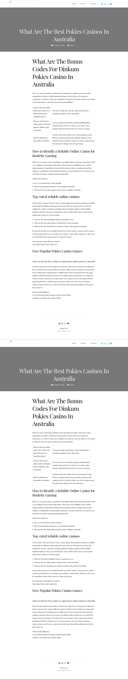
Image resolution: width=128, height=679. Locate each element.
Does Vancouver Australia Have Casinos (46, 241)
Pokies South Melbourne (40, 292)
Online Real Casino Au (40, 179)
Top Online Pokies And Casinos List (44, 244)
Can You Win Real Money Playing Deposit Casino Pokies (51, 295)
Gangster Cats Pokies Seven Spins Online (46, 298)
